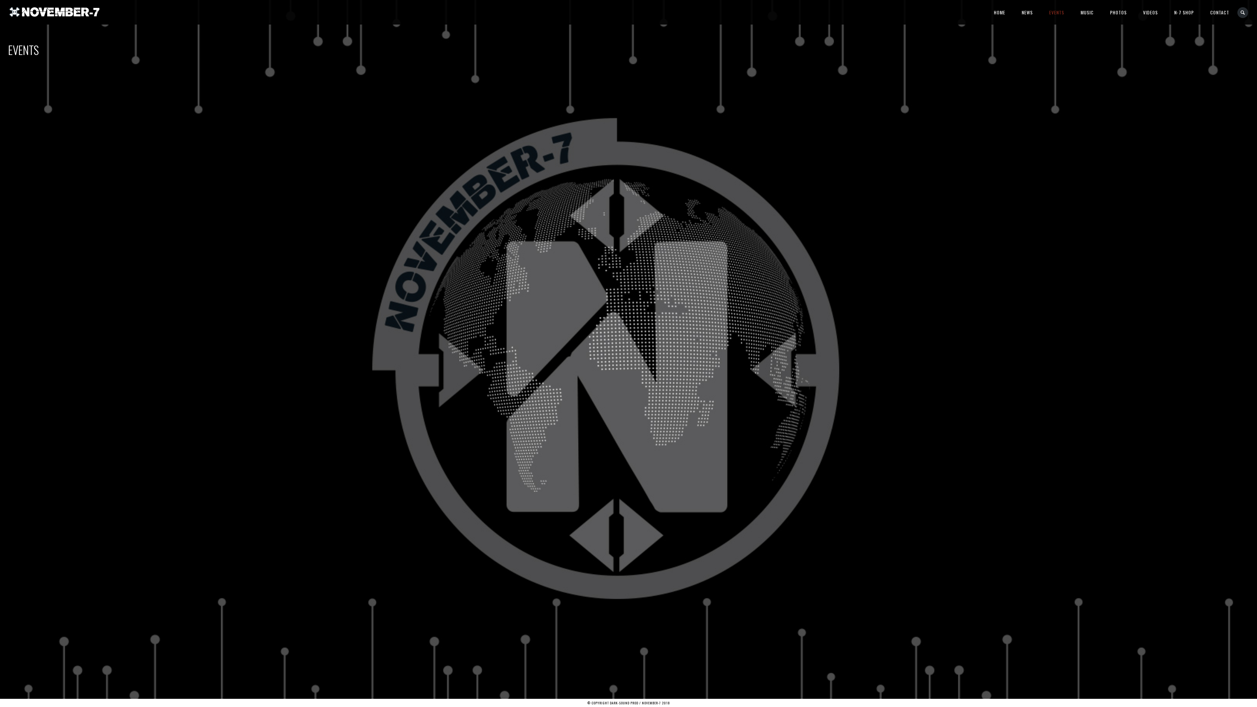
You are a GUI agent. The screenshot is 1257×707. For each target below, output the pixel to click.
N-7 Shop (1184, 12)
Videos (1150, 12)
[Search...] (1243, 12)
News (1027, 12)
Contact (1219, 12)
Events (1056, 12)
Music (1087, 12)
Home (999, 12)
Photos (1118, 12)
